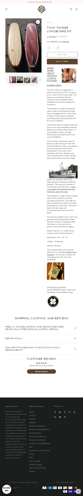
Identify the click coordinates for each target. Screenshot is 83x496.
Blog (31, 457)
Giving (31, 454)
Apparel (32, 419)
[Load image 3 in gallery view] (27, 79)
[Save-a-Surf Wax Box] (55, 279)
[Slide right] (40, 79)
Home (49, 22)
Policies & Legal (35, 464)
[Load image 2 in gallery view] (20, 79)
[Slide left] (6, 79)
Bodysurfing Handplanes (39, 429)
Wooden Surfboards (37, 426)
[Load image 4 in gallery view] (34, 79)
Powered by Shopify (11, 488)
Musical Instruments (37, 440)
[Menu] (6, 9)
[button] (71, 9)
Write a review (41, 371)
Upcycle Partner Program (39, 450)
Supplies (32, 422)
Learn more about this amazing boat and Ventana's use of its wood (61, 189)
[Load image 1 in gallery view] (13, 79)
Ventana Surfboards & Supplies (21, 482)
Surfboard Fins (35, 433)
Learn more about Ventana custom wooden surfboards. (54, 77)
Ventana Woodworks (37, 436)
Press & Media (35, 461)
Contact (32, 415)
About (31, 412)
